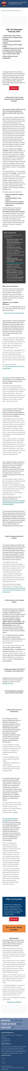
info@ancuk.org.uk (8, 683)
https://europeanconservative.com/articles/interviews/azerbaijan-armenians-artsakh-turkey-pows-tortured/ (13, 502)
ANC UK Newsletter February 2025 (12, 10)
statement (15, 812)
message (7, 377)
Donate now (14, 88)
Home (2, 10)
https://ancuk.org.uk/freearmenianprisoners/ (14, 313)
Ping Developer (9, 1066)
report (7, 409)
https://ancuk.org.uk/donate (14, 1002)
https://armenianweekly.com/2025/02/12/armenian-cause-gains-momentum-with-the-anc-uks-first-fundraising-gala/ (13, 590)
